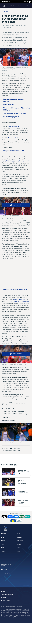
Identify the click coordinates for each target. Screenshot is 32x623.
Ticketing (19, 537)
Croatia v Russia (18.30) (16, 151)
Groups (3, 540)
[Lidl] (13, 520)
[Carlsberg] (22, 516)
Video (2, 544)
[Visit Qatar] (19, 520)
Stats (2, 548)
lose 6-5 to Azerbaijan (19, 299)
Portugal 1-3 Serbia (13, 126)
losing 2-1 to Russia (8, 161)
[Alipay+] (10, 516)
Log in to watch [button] (17, 205)
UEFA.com (4, 569)
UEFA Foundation (6, 573)
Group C (5, 151)
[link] (11, 5)
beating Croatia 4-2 (23, 161)
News (18, 533)
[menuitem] (12, 5)
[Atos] (16, 516)
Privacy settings (5, 600)
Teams (3, 551)
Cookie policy (5, 597)
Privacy (3, 591)
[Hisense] (28, 516)
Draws (3, 537)
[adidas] (4, 516)
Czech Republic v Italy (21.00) (18, 289)
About (18, 548)
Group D (5, 289)
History (19, 544)
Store (18, 551)
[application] (16, 432)
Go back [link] (6, 11)
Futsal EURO (3, 6)
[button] (27, 5)
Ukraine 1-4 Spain (13, 138)
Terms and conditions (7, 594)
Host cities (20, 540)
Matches (3, 533)
